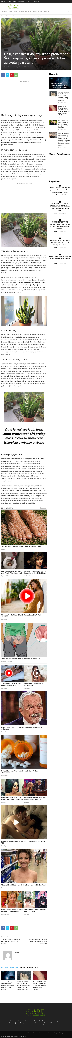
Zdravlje (46, 12)
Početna (3, 1)
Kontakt (14, 1)
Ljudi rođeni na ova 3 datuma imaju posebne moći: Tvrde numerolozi (38, 941)
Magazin (21, 12)
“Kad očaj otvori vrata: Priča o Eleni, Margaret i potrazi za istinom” (10, 941)
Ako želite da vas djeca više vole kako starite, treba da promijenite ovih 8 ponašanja (63, 124)
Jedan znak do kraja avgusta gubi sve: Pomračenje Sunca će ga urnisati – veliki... (60, 190)
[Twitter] (7, 75)
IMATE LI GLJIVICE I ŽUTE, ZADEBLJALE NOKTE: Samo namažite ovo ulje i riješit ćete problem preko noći (23, 985)
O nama (9, 1)
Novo (10, 12)
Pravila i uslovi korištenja (24, 1)
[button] (68, 12)
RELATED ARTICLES (9, 967)
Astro (15, 12)
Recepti (35, 12)
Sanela (7, 67)
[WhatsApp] (16, 75)
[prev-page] (2, 993)
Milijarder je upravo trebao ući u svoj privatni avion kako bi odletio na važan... (60, 258)
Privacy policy (35, 1)
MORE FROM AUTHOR (29, 967)
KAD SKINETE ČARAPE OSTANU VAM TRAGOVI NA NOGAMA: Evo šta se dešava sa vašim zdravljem (39, 985)
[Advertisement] (24, 95)
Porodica (28, 12)
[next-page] (5, 993)
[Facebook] (3, 75)
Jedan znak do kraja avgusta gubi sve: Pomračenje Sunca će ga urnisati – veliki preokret (7, 985)
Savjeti (40, 12)
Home (2, 16)
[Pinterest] (12, 75)
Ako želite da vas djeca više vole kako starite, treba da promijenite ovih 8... (60, 242)
